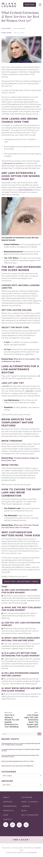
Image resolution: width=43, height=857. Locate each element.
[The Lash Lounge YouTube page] (19, 824)
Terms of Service (28, 848)
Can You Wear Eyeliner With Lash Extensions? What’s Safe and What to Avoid (20, 756)
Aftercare (27, 797)
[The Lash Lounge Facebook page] (5, 824)
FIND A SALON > (21, 840)
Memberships (10, 806)
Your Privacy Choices (17, 848)
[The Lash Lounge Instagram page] (12, 824)
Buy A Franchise (30, 815)
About (6, 797)
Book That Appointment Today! (21, 581)
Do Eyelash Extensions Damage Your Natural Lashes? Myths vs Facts (21, 750)
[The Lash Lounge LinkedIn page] (26, 824)
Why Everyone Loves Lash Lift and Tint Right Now (17, 766)
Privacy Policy (6, 848)
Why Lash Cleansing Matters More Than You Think (18, 761)
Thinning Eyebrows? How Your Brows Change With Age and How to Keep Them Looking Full (21, 744)
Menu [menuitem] (40, 4)
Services (7, 802)
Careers (26, 806)
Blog (24, 810)
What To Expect (30, 802)
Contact (7, 819)
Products (8, 810)
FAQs (5, 815)
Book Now (29, 4)
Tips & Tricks (19, 28)
